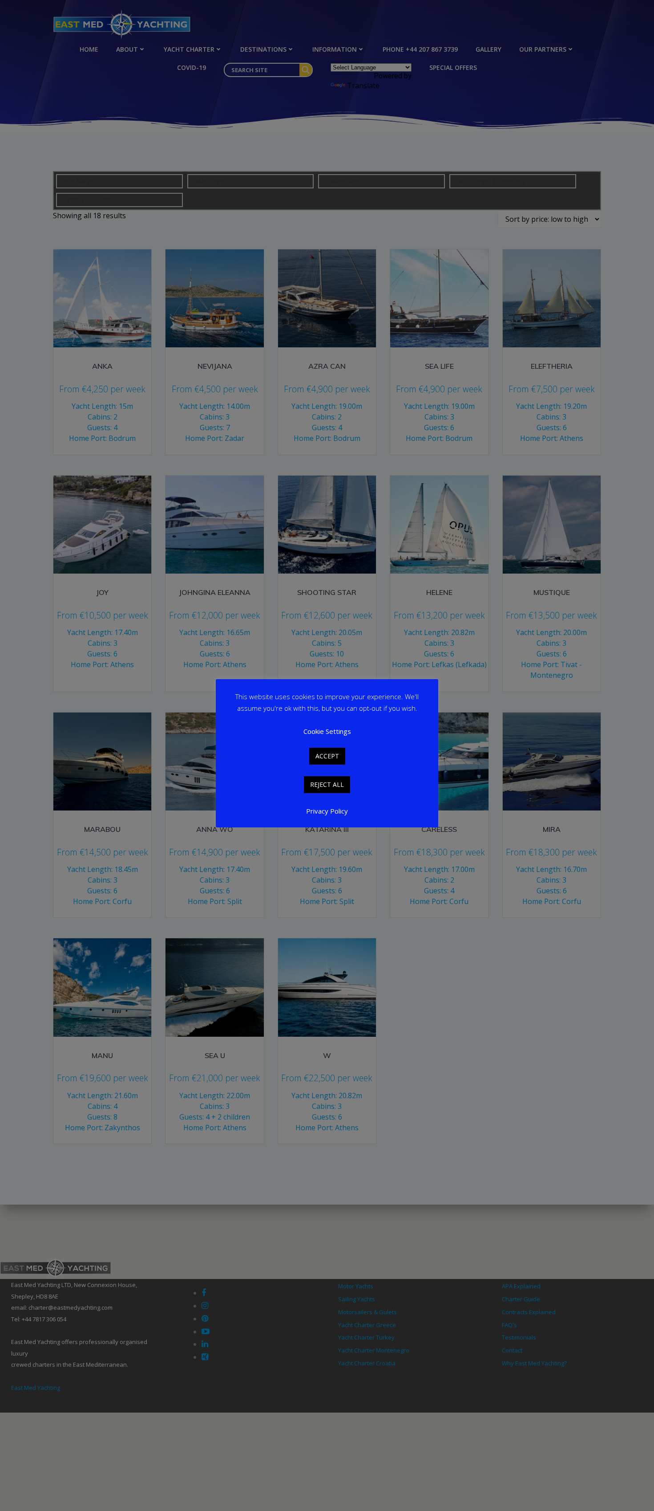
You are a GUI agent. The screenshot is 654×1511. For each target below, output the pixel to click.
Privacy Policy (327, 810)
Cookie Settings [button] (327, 731)
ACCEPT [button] (327, 756)
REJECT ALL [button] (327, 784)
